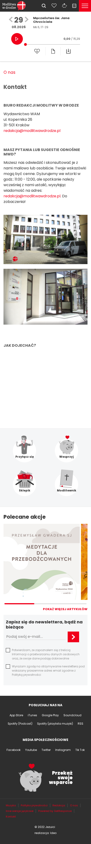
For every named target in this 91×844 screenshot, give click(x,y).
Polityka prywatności (34, 805)
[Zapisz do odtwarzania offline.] (68, 51)
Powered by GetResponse (55, 811)
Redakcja (58, 805)
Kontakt (11, 816)
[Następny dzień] (26, 20)
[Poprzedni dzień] (11, 20)
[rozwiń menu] (85, 6)
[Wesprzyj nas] (64, 5)
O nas (9, 72)
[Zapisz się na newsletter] (73, 637)
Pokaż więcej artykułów (65, 609)
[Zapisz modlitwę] (37, 51)
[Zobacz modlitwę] (53, 51)
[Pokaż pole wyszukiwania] (44, 5)
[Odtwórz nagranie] (17, 39)
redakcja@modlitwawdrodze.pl (32, 130)
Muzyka (11, 805)
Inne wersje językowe (19, 811)
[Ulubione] (54, 5)
